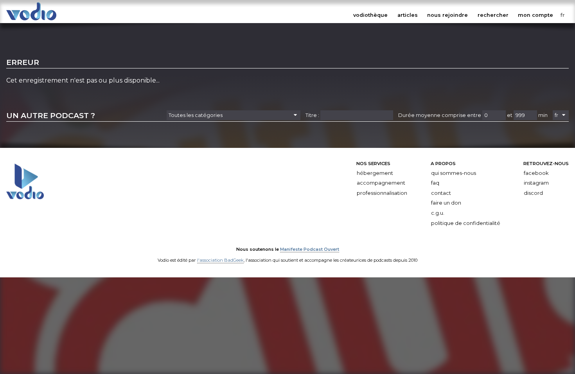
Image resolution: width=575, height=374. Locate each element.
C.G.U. (437, 213)
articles (407, 15)
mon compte (535, 15)
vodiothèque (370, 15)
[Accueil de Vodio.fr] (31, 20)
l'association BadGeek (220, 260)
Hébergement (375, 173)
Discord (533, 193)
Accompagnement (381, 183)
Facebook (536, 173)
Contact (441, 193)
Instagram (536, 183)
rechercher (493, 15)
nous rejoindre (447, 15)
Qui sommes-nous (453, 173)
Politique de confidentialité (465, 223)
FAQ (435, 183)
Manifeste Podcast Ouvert (309, 249)
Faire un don (446, 203)
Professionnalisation (382, 193)
